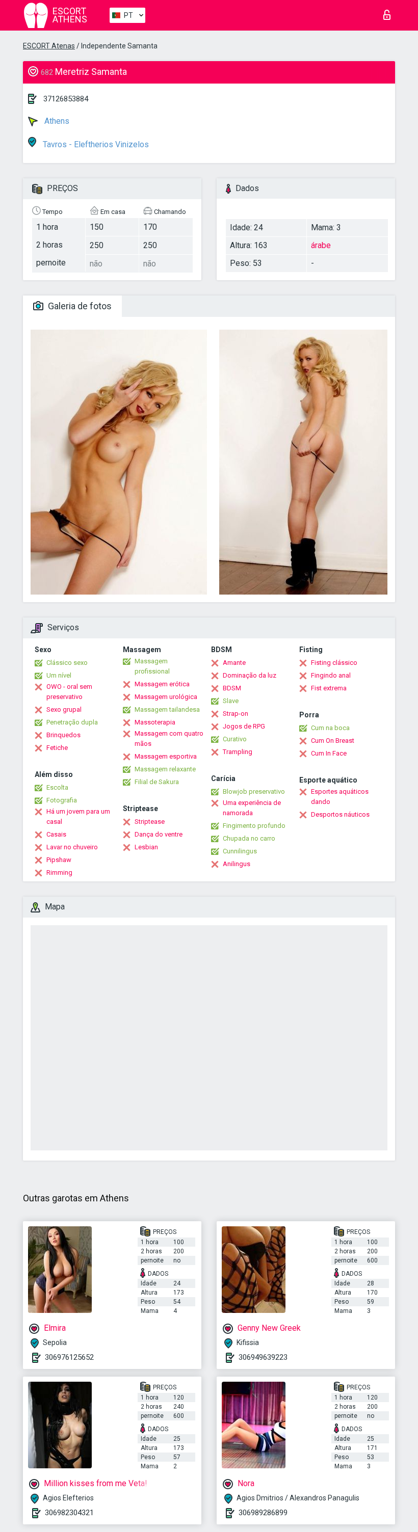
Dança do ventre (158, 834)
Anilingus (236, 864)
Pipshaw (58, 860)
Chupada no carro (249, 838)
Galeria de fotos (79, 306)
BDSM (232, 688)
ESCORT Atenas (49, 46)
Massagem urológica (166, 697)
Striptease (150, 821)
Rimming (59, 872)
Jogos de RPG (244, 726)
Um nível (58, 675)
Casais (56, 834)
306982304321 (69, 1512)
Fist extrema (329, 688)
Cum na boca (330, 728)
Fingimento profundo (254, 825)
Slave (231, 701)
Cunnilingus (240, 851)
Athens (55, 121)
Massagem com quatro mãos (169, 738)
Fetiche (57, 747)
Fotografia (61, 800)
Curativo (235, 739)
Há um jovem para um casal (78, 816)
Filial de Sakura (157, 782)
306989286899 (263, 1512)
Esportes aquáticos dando (340, 796)
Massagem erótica (162, 684)
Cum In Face (329, 753)
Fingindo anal (331, 675)
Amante (234, 662)
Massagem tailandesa (167, 709)
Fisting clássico (334, 662)
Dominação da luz (249, 675)
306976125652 (69, 1357)
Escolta (57, 787)
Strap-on (235, 713)
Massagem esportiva (166, 756)
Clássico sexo (67, 662)
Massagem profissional (152, 666)
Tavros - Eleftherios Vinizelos (95, 144)
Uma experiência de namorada (252, 808)
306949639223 (263, 1357)
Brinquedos (63, 735)
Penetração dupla (72, 722)
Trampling (237, 752)
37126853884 (65, 98)
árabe (321, 245)
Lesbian (146, 847)
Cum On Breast (332, 740)
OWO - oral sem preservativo (69, 692)
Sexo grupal (64, 709)
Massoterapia (155, 722)
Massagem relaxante (165, 769)
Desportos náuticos (340, 814)
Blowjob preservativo (254, 791)
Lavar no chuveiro (72, 847)
